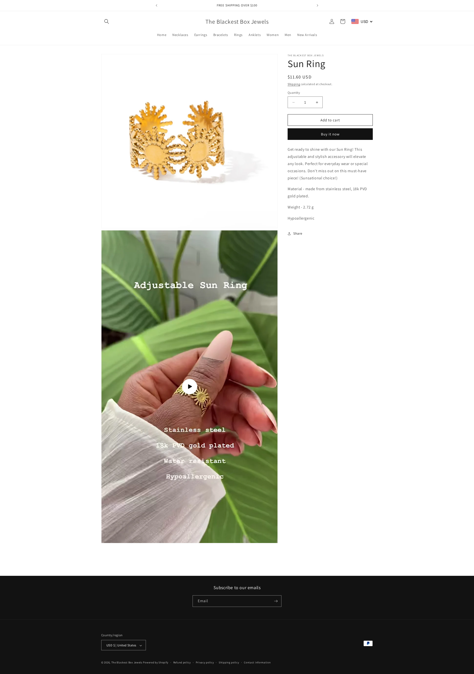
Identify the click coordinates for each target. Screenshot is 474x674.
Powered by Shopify (155, 662)
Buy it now (330, 134)
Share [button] (297, 233)
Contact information (257, 662)
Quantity (294, 93)
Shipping (294, 84)
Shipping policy (229, 662)
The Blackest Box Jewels (127, 662)
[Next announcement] (317, 5)
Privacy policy (205, 662)
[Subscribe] (275, 601)
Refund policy (182, 662)
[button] (106, 21)
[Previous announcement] (156, 5)
